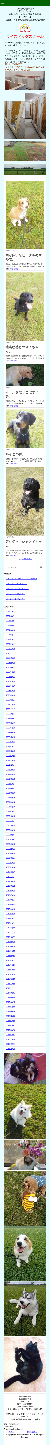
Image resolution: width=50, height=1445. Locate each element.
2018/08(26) (10, 946)
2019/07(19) (10, 895)
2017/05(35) (10, 1016)
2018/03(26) (10, 970)
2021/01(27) (10, 811)
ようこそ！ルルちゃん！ (15, 594)
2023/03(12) (10, 691)
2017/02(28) (10, 1030)
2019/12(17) (10, 872)
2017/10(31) (10, 993)
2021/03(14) (10, 802)
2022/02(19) (10, 751)
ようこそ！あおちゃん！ (15, 599)
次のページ (27, 559)
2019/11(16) (10, 877)
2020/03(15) (10, 858)
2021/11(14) (10, 765)
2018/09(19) (10, 942)
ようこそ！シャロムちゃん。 (17, 589)
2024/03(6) (10, 635)
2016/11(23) (10, 1044)
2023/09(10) (10, 663)
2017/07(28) (10, 1007)
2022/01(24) (10, 756)
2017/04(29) (10, 1021)
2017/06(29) (10, 1011)
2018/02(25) (10, 974)
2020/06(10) (10, 844)
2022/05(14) (10, 737)
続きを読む (14, 269)
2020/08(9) (10, 835)
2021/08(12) (10, 779)
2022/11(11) (10, 709)
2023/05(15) (10, 681)
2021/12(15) (10, 760)
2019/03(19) (10, 914)
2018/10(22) (10, 937)
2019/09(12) (10, 886)
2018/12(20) (10, 928)
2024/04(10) (10, 630)
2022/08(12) (10, 723)
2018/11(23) (10, 932)
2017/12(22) (10, 984)
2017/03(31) (10, 1026)
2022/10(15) (10, 714)
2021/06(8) (10, 788)
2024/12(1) (10, 612)
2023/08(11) (10, 667)
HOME (11, 1432)
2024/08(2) (10, 616)
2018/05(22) (10, 960)
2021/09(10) (10, 774)
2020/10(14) (10, 826)
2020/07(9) (10, 839)
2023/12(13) (10, 649)
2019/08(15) (10, 891)
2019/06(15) (10, 900)
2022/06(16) (10, 732)
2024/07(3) (10, 621)
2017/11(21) (10, 988)
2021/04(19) (10, 798)
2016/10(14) (10, 1049)
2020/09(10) (10, 830)
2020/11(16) (10, 821)
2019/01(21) (10, 923)
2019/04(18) (10, 909)
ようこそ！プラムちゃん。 (16, 584)
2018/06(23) (10, 956)
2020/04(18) (10, 853)
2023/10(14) (10, 658)
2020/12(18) (10, 816)
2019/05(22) (10, 905)
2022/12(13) (10, 705)
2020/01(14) (10, 867)
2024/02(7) (10, 639)
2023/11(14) (10, 653)
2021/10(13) (10, 770)
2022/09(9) (10, 718)
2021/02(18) (10, 807)
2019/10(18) (10, 881)
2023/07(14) (10, 672)
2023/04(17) (10, 686)
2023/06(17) (10, 677)
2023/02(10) (10, 695)
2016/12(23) (10, 1039)
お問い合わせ (32, 1432)
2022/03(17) (10, 746)
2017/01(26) (10, 1035)
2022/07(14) (10, 728)
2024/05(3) (10, 626)
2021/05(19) (10, 793)
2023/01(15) (10, 700)
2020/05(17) (10, 849)
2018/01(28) (10, 979)
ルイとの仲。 (15, 454)
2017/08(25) (10, 1002)
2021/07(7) (10, 784)
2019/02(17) (10, 918)
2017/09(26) (10, 998)
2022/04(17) (10, 742)
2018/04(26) (10, 965)
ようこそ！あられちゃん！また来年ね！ (21, 579)
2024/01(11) (10, 644)
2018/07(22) (10, 951)
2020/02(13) (10, 863)
